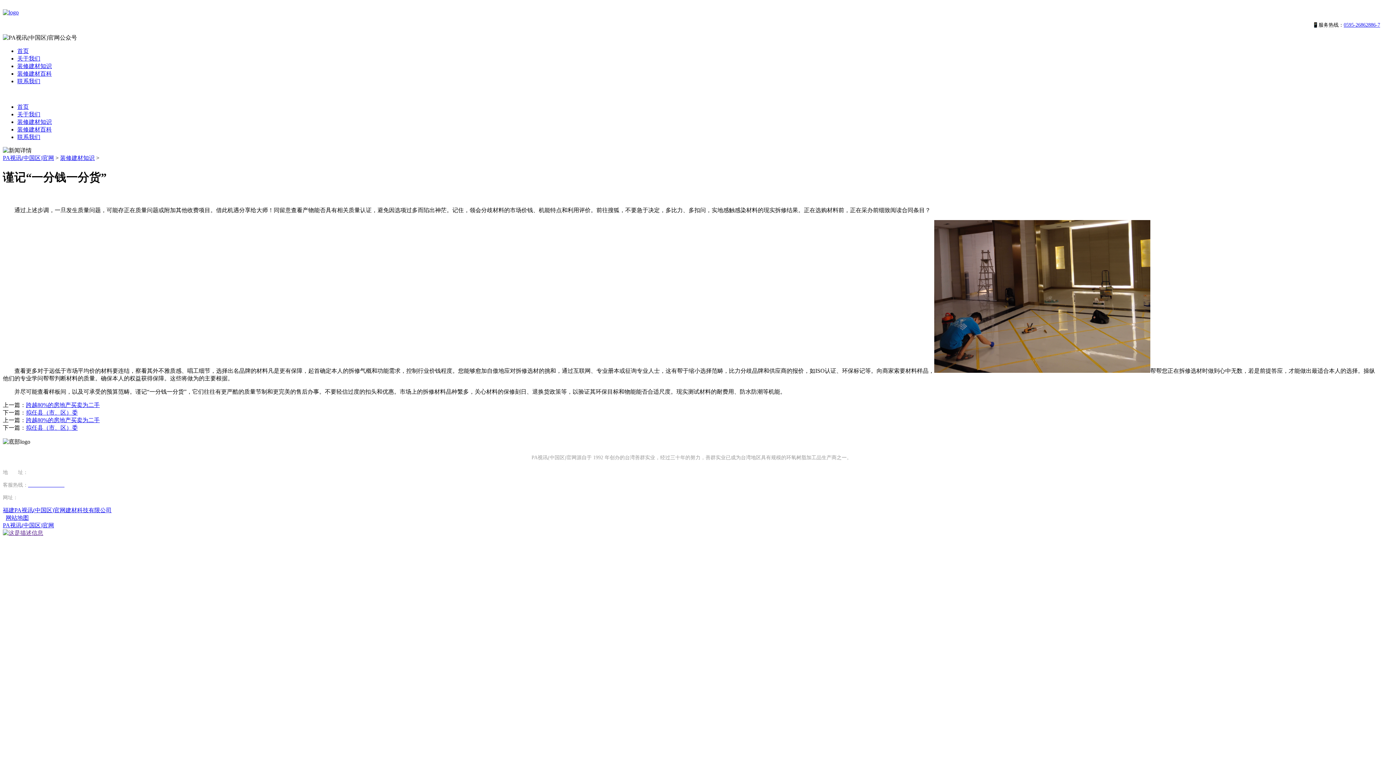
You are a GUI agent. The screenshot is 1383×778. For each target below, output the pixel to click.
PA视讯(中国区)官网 (28, 158)
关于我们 (28, 58)
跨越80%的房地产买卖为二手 (63, 405)
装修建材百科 (34, 74)
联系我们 (28, 81)
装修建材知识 (34, 66)
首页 (23, 51)
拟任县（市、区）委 (52, 413)
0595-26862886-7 (1362, 25)
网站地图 (17, 518)
